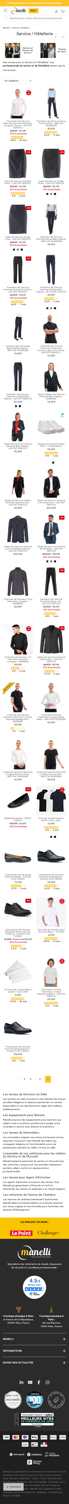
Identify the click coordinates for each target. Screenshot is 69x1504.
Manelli (6, 28)
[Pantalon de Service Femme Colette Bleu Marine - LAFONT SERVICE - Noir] (20, 406)
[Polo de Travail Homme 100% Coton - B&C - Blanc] (47, 837)
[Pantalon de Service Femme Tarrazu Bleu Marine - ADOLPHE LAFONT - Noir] (55, 308)
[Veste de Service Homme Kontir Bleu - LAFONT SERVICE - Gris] (51, 561)
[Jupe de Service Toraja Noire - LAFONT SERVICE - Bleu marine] (47, 194)
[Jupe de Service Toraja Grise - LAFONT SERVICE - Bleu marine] (14, 249)
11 (40, 1079)
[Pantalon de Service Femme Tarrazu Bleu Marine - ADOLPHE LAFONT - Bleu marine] (47, 308)
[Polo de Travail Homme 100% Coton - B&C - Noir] (55, 837)
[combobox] (34, 18)
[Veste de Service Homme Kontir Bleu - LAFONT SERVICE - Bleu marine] (47, 561)
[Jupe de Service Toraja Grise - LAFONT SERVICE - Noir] (21, 249)
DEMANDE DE (33, 10)
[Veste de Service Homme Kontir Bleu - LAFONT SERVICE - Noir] (55, 561)
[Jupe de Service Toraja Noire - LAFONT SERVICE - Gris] (51, 194)
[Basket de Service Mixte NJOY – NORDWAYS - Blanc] (49, 462)
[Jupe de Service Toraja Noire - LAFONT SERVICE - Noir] (55, 194)
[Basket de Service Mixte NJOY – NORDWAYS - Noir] (53, 462)
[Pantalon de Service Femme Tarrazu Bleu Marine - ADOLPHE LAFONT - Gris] (51, 308)
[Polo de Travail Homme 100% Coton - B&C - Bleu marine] (51, 837)
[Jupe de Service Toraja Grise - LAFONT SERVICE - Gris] (18, 249)
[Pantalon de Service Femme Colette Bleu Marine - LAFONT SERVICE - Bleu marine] (16, 406)
